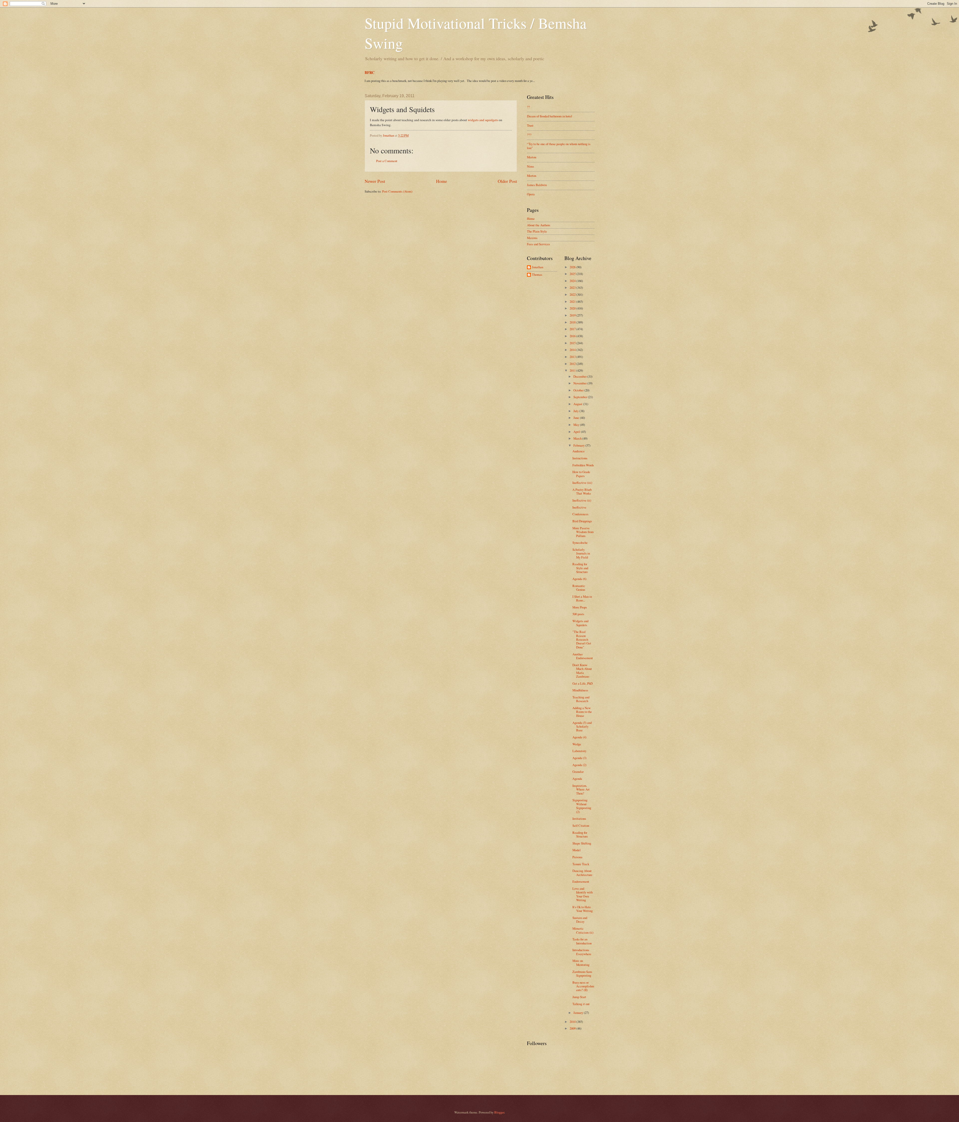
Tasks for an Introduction (582, 941)
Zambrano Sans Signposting (582, 973)
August (578, 404)
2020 (573, 308)
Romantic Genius (578, 587)
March (577, 438)
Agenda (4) (579, 737)
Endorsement (580, 881)
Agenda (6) (579, 578)
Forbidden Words (583, 465)
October (578, 390)
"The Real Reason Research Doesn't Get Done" (581, 639)
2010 (573, 1021)
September (580, 397)
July (576, 411)
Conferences (580, 514)
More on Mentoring (580, 962)
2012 (573, 363)
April (577, 431)
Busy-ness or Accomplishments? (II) (583, 986)
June (576, 417)
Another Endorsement (582, 656)
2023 (573, 287)
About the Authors (538, 225)
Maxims (532, 238)
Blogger (499, 1112)
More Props (579, 607)
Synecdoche (580, 542)
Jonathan (537, 267)
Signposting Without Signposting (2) (581, 806)
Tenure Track (580, 864)
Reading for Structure (580, 834)
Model (576, 850)
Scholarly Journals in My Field (581, 553)
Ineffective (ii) (581, 500)
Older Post (507, 181)
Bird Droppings (582, 521)
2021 (573, 301)
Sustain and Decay (579, 919)
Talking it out (581, 1004)
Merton (531, 157)
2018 (573, 322)
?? (528, 107)
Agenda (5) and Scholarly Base (582, 726)
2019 (573, 315)
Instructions (579, 458)
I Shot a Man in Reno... (582, 598)
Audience (578, 451)
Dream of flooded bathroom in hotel (549, 116)
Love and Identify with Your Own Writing (582, 894)
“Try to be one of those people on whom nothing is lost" (558, 146)
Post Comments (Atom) (397, 191)
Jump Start (579, 997)
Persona (577, 857)
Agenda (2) (579, 765)
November (580, 383)
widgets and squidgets (483, 120)
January (578, 1012)
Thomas (537, 275)
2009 (573, 1028)
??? (529, 134)
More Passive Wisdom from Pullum (583, 532)
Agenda (577, 778)
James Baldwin (537, 185)
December (580, 376)
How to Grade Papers (581, 474)
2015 (573, 343)
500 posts (578, 614)
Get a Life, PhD (582, 683)
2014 (573, 349)
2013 (573, 356)
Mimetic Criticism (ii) (582, 930)
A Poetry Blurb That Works (582, 491)
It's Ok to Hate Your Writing (582, 909)
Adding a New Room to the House (582, 712)
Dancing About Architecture (582, 872)
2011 (573, 370)
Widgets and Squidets (580, 623)
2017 (573, 329)
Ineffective (579, 507)
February (579, 445)
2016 (573, 336)
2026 (573, 267)
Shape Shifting (581, 843)
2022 (573, 294)
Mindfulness (580, 690)
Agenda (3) (579, 758)
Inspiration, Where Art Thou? (581, 789)
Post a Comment (386, 161)
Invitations (579, 818)
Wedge (576, 744)
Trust (530, 125)
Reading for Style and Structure (580, 568)
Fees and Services (538, 244)
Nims (530, 166)
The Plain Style (537, 231)
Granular (578, 771)
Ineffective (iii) (582, 482)
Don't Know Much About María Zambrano (582, 671)
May (576, 424)
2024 (573, 281)
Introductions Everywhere (581, 952)
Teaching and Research (580, 699)
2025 (573, 274)
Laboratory (579, 751)
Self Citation (580, 825)
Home (441, 181)
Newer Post (375, 181)
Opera (531, 194)
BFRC (370, 72)
